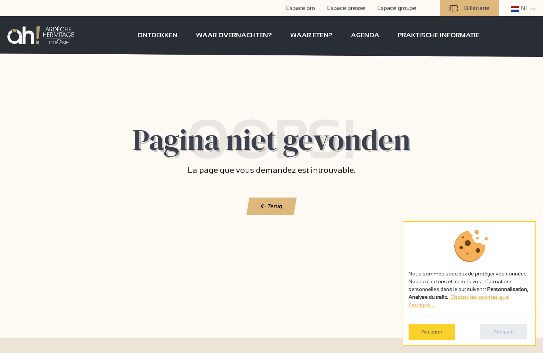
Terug (274, 206)
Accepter (431, 332)
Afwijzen (503, 332)
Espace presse (346, 8)
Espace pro (300, 8)
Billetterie (476, 8)
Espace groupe (396, 8)
